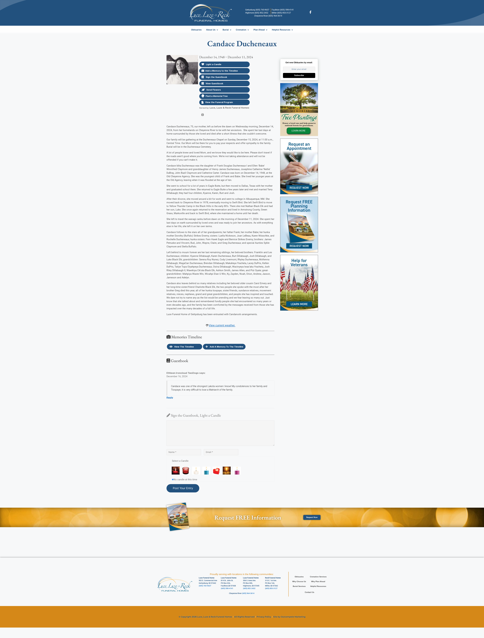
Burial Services (299, 586)
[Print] (202, 114)
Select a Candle (180, 460)
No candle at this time (185, 479)
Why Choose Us (299, 581)
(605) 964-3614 (248, 593)
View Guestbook (214, 83)
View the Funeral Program (219, 102)
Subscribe (299, 75)
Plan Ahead (259, 30)
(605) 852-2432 (249, 588)
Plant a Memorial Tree (217, 96)
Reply (170, 397)
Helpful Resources (281, 30)
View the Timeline (184, 346)
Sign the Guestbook (216, 77)
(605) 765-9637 (205, 586)
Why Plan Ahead (318, 581)
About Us (210, 30)
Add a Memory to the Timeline (221, 70)
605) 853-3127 (271, 588)
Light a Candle (213, 64)
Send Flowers (213, 89)
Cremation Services (318, 577)
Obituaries (196, 30)
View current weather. (222, 325)
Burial (226, 30)
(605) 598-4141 (227, 588)
